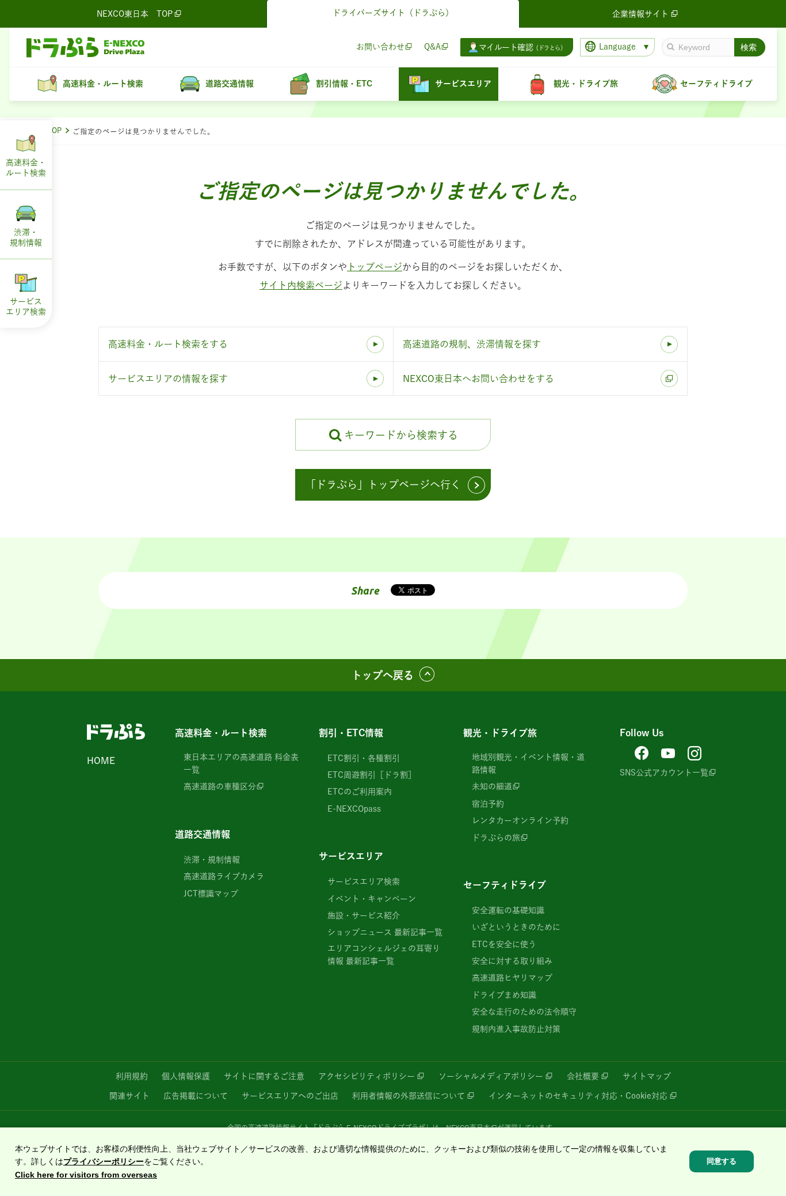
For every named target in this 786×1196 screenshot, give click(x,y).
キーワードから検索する (401, 435)
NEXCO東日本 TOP (135, 14)
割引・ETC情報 (351, 732)
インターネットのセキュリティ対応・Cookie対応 (578, 1096)
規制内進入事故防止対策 (516, 1029)
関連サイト (129, 1096)
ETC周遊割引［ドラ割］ (371, 775)
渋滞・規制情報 (212, 860)
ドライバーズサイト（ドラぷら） (393, 13)
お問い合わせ (380, 47)
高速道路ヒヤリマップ (512, 978)
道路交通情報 (202, 834)
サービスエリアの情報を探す (168, 378)
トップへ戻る (383, 675)
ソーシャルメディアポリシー (490, 1076)
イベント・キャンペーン (371, 899)
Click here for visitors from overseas (86, 1174)
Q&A (432, 47)
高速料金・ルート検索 (221, 732)
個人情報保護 (186, 1076)
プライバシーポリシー (103, 1161)
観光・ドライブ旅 (500, 732)
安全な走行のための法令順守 (524, 1012)
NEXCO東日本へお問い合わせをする (478, 378)
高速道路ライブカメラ (224, 876)
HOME (101, 760)
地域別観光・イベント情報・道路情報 (528, 763)
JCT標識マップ (211, 894)
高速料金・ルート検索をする (168, 344)
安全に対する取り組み (512, 961)
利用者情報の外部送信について (408, 1096)
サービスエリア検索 (363, 881)
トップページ (374, 266)
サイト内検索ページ (301, 285)
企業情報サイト (640, 14)
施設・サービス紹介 (363, 915)
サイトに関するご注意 (264, 1076)
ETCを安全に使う (504, 944)
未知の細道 (492, 786)
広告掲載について (195, 1096)
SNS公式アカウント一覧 (664, 773)
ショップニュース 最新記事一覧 (384, 932)
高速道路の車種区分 (220, 786)
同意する (722, 1161)
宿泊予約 (488, 804)
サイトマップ (647, 1076)
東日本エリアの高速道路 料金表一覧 (241, 763)
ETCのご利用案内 (359, 792)
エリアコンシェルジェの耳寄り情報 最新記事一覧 (383, 954)
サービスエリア (351, 856)
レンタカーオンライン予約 (520, 820)
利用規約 (132, 1076)
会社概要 (583, 1076)
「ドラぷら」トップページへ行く (383, 484)
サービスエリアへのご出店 (290, 1096)
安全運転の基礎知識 (508, 910)
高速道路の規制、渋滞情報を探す (472, 344)
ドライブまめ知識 (504, 995)
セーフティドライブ (504, 885)
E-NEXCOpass (354, 809)
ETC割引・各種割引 (363, 758)
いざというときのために (516, 927)
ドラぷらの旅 (496, 838)
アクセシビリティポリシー (366, 1076)
